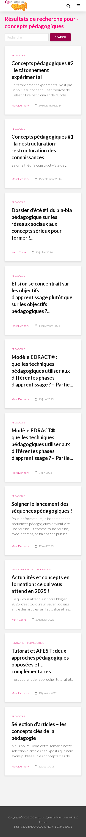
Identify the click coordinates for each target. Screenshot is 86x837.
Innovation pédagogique (27, 642)
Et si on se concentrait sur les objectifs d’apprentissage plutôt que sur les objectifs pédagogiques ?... (41, 297)
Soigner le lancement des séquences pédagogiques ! (41, 507)
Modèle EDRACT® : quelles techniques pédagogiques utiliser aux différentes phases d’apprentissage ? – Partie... (42, 371)
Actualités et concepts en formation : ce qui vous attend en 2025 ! (40, 584)
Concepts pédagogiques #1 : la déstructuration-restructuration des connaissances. (42, 147)
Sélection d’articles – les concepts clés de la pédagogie (39, 731)
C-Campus (36, 817)
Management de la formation (31, 569)
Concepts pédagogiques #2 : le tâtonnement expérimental (42, 70)
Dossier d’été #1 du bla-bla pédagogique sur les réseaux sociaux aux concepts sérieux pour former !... (41, 224)
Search (60, 37)
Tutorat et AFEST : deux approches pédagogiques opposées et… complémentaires (40, 661)
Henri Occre (18, 252)
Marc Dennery (20, 105)
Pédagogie (18, 55)
